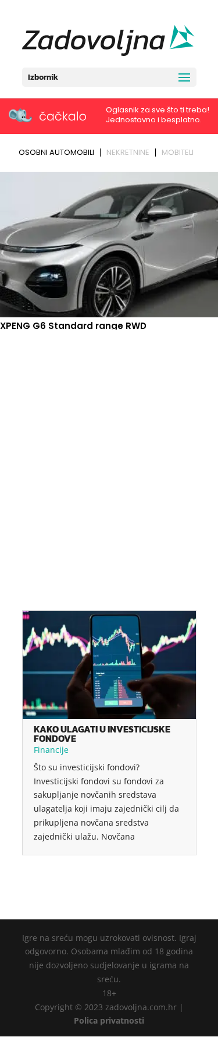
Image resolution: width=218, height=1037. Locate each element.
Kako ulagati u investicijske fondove (102, 733)
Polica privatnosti (109, 1020)
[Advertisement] (109, 448)
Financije (51, 749)
